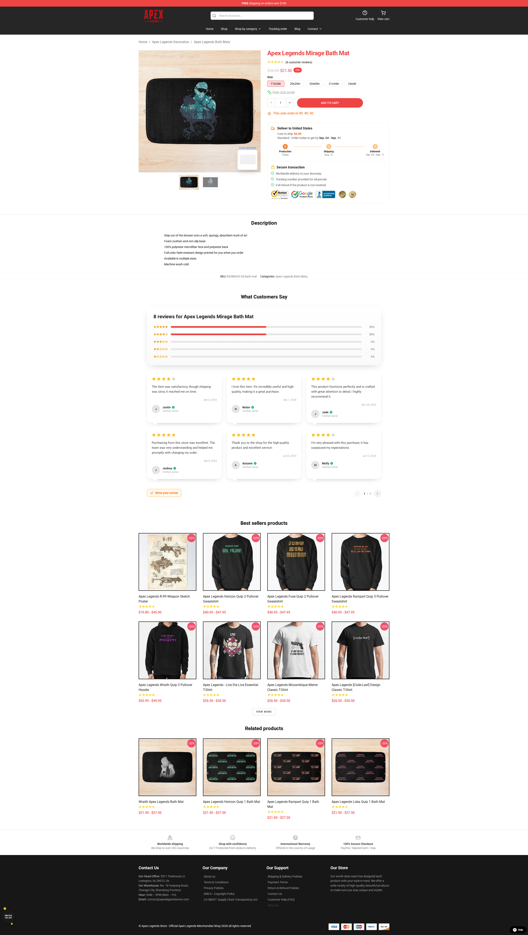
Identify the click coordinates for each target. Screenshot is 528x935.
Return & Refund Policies (283, 888)
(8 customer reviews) (298, 62)
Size (270, 77)
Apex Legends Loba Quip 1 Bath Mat (358, 802)
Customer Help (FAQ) (281, 899)
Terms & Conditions (216, 882)
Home (143, 42)
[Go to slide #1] (189, 182)
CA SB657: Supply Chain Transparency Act (231, 899)
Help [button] (520, 929)
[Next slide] (254, 111)
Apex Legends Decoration (170, 42)
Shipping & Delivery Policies (285, 876)
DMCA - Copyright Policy (219, 893)
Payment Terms (278, 882)
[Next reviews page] (377, 493)
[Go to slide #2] (210, 182)
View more (264, 711)
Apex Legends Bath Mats (212, 42)
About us (209, 876)
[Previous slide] (145, 111)
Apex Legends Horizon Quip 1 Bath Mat (231, 802)
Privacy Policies (214, 888)
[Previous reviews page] (357, 493)
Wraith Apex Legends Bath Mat (161, 802)
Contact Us (275, 893)
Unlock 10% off (8, 917)
